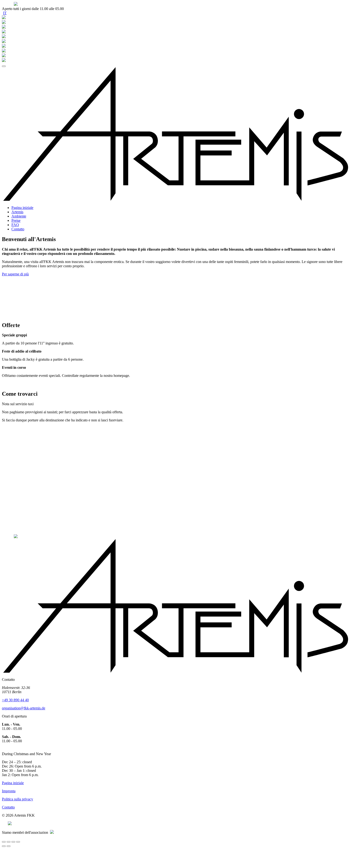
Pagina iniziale (22, 208)
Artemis (17, 212)
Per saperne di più (15, 274)
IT (5, 13)
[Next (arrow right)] (8, 846)
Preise (15, 220)
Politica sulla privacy (17, 799)
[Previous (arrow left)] (4, 846)
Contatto (17, 229)
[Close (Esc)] (4, 842)
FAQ (15, 225)
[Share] (8, 842)
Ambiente (18, 216)
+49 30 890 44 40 (15, 700)
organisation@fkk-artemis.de (23, 708)
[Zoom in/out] (18, 842)
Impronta (8, 791)
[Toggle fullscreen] (13, 842)
